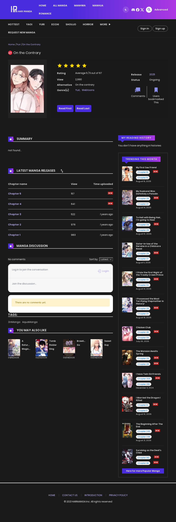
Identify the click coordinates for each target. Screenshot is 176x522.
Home (11, 44)
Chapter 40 (143, 332)
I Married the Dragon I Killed (148, 399)
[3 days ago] (155, 171)
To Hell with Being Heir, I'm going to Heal (148, 218)
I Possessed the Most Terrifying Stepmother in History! (150, 301)
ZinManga (14, 322)
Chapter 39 (143, 337)
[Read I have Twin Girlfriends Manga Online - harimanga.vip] (127, 380)
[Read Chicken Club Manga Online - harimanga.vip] (127, 333)
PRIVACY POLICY (118, 495)
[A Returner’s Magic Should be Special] (14, 347)
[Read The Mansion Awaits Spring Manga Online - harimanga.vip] (127, 357)
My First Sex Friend (146, 167)
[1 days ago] (156, 357)
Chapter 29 (143, 224)
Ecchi (55, 24)
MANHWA (80, 5)
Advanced (161, 9)
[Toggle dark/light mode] (126, 10)
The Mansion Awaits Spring (147, 352)
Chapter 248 (144, 436)
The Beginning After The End (149, 425)
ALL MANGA (60, 5)
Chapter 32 (143, 285)
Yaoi (29, 24)
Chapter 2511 (144, 384)
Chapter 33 (143, 279)
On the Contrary (31, 44)
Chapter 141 (143, 463)
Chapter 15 (143, 177)
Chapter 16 (143, 172)
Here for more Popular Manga (143, 470)
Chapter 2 (14, 224)
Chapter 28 (143, 198)
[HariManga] (21, 9)
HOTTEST (13, 24)
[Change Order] (62, 170)
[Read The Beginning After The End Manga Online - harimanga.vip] (127, 430)
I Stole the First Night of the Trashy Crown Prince (149, 273)
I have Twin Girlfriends (148, 374)
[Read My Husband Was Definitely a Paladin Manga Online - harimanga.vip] (127, 197)
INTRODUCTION (93, 495)
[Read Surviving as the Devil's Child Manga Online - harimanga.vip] (127, 456)
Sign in (144, 28)
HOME (42, 5)
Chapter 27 (143, 204)
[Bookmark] (156, 90)
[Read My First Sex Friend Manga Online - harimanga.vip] (127, 173)
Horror (88, 24)
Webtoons (88, 90)
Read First (65, 108)
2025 (152, 74)
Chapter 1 (14, 235)
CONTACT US (70, 495)
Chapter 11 (142, 410)
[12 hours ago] (155, 404)
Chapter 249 (144, 431)
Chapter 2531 (144, 378)
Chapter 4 (14, 204)
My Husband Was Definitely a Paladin (147, 192)
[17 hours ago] (156, 307)
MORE (103, 24)
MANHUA (97, 5)
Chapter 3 (14, 214)
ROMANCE (45, 13)
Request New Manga (21, 32)
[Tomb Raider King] (42, 347)
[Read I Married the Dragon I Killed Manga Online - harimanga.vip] (127, 404)
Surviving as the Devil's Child (148, 451)
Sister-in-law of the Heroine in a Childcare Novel (148, 246)
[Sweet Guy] (97, 347)
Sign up (160, 28)
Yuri (42, 24)
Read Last (83, 108)
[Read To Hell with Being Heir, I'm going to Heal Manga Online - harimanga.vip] (127, 223)
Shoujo (71, 24)
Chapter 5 (14, 193)
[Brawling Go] (69, 347)
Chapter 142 (143, 457)
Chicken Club (143, 327)
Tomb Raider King (53, 345)
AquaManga (29, 322)
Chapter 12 (143, 405)
